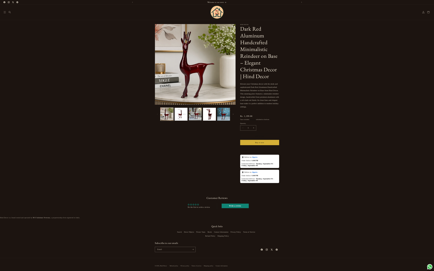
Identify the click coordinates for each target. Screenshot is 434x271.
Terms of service (196, 265)
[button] (4, 12)
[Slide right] (233, 114)
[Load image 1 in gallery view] (166, 114)
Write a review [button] (235, 206)
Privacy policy (185, 265)
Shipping (253, 119)
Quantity (243, 123)
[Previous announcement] (132, 2)
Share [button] (245, 150)
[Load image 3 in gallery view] (195, 114)
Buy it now (259, 142)
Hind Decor (163, 265)
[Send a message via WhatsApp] (430, 267)
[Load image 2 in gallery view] (181, 114)
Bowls (210, 232)
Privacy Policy (236, 232)
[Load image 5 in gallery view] (223, 114)
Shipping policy (208, 265)
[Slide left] (157, 114)
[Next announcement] (301, 2)
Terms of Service (249, 232)
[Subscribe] (192, 249)
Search (179, 232)
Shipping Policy (223, 236)
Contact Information (221, 232)
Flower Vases (200, 232)
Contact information (222, 265)
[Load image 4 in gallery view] (209, 114)
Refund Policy (210, 236)
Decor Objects (189, 232)
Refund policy (174, 265)
